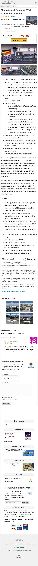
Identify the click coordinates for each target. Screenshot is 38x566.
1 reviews (12, 16)
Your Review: (6, 383)
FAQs (16, 544)
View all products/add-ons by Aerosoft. (13, 291)
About (21, 544)
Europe (13, 6)
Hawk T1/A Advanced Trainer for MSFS (13, 464)
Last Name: (5, 378)
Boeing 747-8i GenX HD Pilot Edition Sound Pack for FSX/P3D (14, 450)
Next (34, 54)
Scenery (2, 6)
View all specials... (8, 441)
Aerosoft (13, 31)
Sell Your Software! (19, 547)
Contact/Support (8, 544)
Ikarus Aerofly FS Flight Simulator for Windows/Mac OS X (13, 432)
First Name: (5, 374)
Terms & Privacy (29, 544)
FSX (8, 6)
